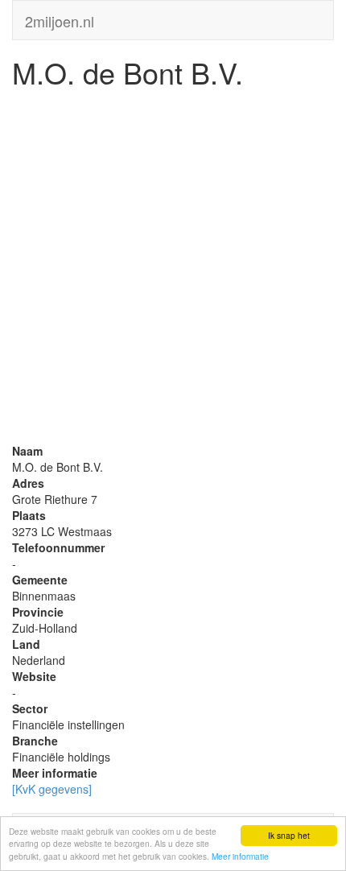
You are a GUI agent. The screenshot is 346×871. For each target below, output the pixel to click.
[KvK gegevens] (52, 789)
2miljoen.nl (59, 17)
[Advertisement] (173, 270)
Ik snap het (289, 835)
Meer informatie (240, 856)
